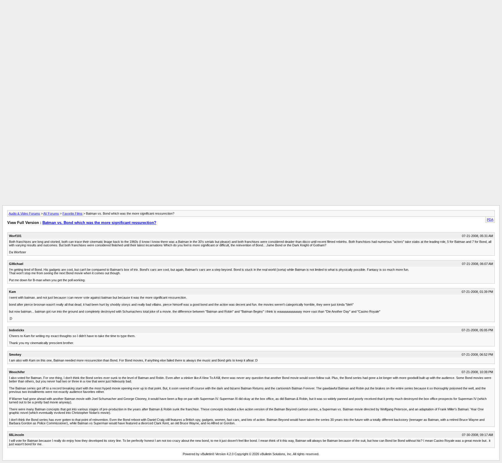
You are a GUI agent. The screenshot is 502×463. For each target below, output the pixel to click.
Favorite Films (72, 213)
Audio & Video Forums (24, 213)
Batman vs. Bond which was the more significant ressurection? (99, 222)
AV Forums (51, 213)
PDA (490, 219)
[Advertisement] (251, 15)
